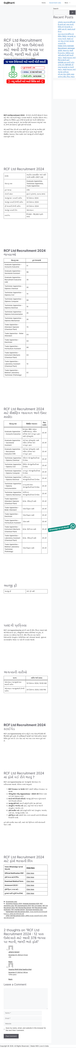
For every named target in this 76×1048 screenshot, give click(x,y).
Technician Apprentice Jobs (34, 909)
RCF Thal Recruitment (18, 909)
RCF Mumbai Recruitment (23, 907)
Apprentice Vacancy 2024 (14, 903)
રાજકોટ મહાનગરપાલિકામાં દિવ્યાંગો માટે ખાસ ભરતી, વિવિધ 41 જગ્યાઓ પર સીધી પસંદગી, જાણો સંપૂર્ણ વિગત (66, 26)
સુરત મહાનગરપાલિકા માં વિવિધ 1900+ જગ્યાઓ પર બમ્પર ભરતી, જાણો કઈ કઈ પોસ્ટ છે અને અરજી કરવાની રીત (67, 38)
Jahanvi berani (13, 952)
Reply (10, 962)
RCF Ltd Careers (37, 905)
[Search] (72, 12)
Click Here (30, 873)
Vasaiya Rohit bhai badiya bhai (20, 969)
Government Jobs (55, 3)
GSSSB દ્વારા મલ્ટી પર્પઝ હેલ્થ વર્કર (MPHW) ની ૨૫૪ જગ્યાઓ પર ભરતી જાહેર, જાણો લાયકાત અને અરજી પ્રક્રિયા (67, 67)
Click (29, 868)
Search (55, 8)
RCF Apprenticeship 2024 (23, 905)
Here (33, 868)
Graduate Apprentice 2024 (31, 903)
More (66, 3)
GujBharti (9, 2)
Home (44, 3)
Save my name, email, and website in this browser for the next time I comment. (26, 1029)
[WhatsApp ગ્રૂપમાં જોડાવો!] (72, 526)
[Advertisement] (25, 20)
